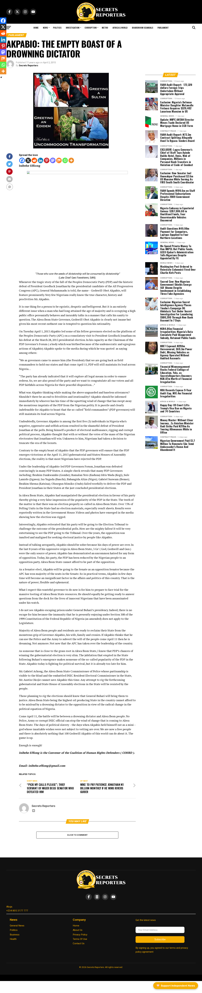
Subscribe (160, 939)
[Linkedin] (40, 160)
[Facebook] (22, 160)
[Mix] (59, 160)
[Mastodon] (53, 160)
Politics (57, 27)
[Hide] (1, 77)
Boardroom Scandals (142, 27)
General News (17, 925)
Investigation (72, 27)
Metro (105, 27)
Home (36, 27)
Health (13, 939)
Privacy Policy (80, 934)
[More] (71, 160)
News (45, 27)
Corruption (91, 27)
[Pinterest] (46, 160)
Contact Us (78, 943)
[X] (28, 160)
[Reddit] (34, 160)
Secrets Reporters (28, 65)
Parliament (163, 27)
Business (14, 934)
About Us (77, 930)
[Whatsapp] (65, 160)
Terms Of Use (80, 939)
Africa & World (120, 27)
